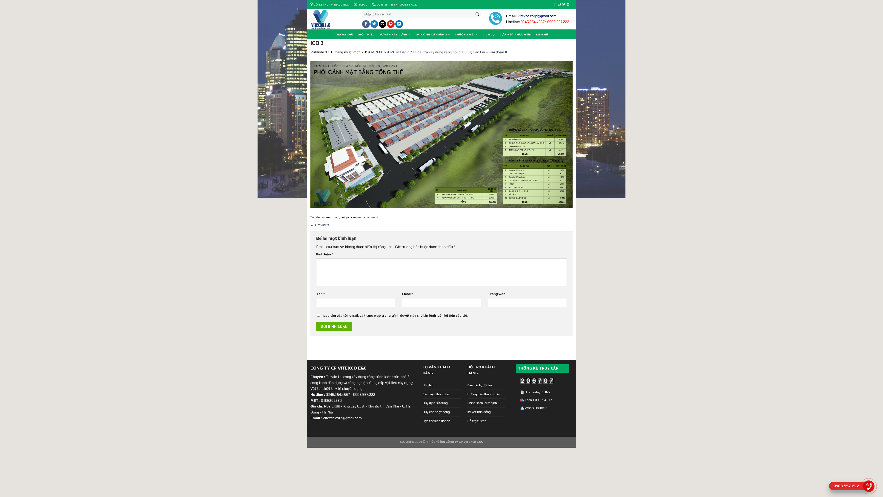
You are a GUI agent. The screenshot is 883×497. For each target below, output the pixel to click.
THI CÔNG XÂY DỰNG (431, 34)
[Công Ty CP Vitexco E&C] (332, 19)
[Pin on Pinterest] (391, 24)
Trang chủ (344, 34)
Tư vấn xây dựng (393, 34)
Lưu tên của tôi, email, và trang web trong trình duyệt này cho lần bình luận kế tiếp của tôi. (395, 315)
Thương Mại (465, 34)
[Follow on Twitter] (563, 4)
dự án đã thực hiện (515, 34)
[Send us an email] (568, 4)
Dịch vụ (488, 34)
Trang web (496, 294)
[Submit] (477, 14)
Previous (319, 225)
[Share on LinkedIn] (399, 24)
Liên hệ (542, 34)
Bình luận (324, 254)
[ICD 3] (441, 134)
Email (407, 294)
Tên (320, 294)
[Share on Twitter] (374, 24)
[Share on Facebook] (366, 24)
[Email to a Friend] (382, 24)
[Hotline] (868, 486)
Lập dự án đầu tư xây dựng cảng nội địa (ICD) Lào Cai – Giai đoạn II (453, 52)
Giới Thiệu (366, 34)
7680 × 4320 (385, 52)
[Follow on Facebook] (554, 4)
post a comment (367, 217)
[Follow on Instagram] (559, 4)
